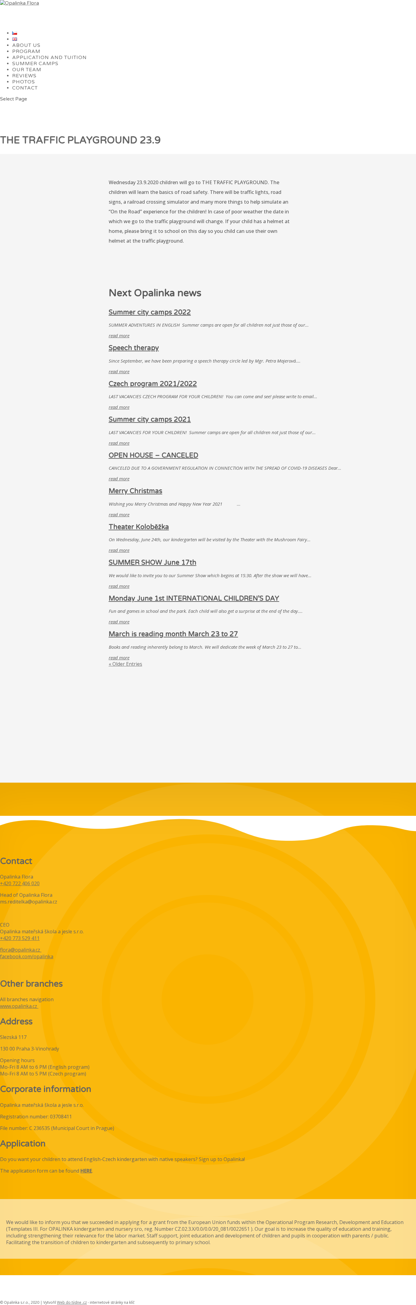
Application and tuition (49, 57)
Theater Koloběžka (139, 527)
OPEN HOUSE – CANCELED (153, 455)
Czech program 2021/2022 (153, 384)
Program (26, 51)
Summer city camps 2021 (150, 419)
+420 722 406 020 (20, 883)
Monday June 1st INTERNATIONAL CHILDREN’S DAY (194, 598)
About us (26, 45)
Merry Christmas (135, 491)
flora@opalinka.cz (20, 949)
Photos (23, 82)
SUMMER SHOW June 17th (152, 563)
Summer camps (35, 64)
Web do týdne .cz (72, 1302)
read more (119, 335)
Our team (26, 70)
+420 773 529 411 (20, 938)
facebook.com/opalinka (26, 956)
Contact (25, 88)
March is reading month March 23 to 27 (173, 634)
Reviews (24, 76)
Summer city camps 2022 (150, 312)
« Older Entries (125, 664)
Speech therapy (134, 348)
